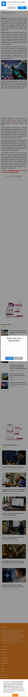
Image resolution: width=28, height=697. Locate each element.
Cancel (18, 358)
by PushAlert (4, 8)
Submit (9, 358)
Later (16, 7)
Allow (23, 7)
